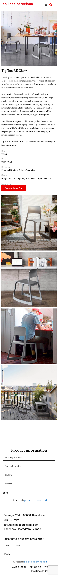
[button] (46, 5)
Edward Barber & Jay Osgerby (18, 170)
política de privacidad (35, 500)
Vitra (4, 154)
